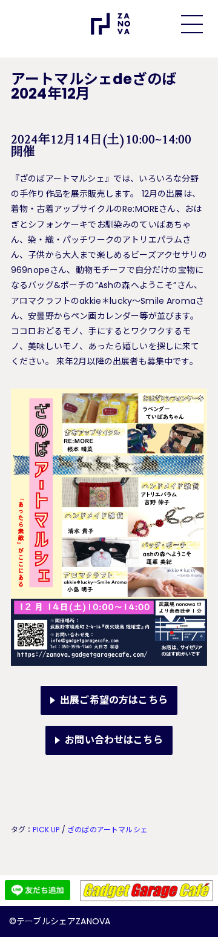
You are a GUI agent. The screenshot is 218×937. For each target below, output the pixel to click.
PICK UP (46, 829)
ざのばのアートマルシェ (107, 829)
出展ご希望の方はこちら (114, 700)
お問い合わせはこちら (114, 740)
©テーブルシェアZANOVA (59, 921)
